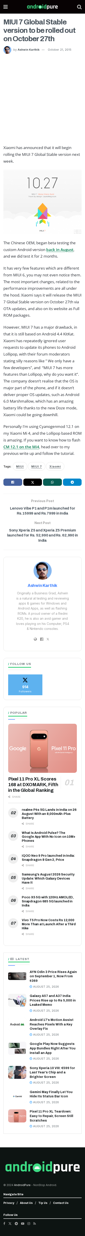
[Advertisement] (42, 98)
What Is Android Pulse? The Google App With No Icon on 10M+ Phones (48, 837)
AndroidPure (22, 1185)
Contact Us (60, 1203)
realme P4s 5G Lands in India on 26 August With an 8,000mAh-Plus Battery (49, 814)
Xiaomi (55, 466)
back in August (59, 249)
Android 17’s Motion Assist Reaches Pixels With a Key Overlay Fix (51, 1024)
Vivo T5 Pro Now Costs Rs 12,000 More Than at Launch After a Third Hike (49, 924)
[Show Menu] (5, 7)
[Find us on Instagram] (28, 1223)
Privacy (8, 1203)
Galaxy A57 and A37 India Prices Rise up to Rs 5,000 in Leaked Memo (53, 1000)
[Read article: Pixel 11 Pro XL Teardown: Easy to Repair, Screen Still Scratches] (17, 1115)
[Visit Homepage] (42, 6)
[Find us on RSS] (34, 1223)
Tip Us (42, 1203)
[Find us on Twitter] (10, 1223)
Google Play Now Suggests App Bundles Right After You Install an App (52, 1048)
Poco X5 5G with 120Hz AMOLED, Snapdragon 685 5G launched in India (48, 901)
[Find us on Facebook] (4, 1223)
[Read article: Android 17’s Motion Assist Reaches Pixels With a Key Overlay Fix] (17, 1024)
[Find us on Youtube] (22, 1223)
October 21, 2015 (59, 49)
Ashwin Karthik (28, 49)
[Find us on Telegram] (16, 1223)
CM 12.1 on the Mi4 (21, 446)
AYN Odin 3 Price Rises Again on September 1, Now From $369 (53, 976)
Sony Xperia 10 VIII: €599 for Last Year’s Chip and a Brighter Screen (52, 1072)
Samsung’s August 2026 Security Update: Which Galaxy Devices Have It (48, 878)
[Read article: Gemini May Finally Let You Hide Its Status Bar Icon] (17, 1096)
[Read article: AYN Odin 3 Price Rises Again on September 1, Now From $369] (17, 976)
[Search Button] (79, 7)
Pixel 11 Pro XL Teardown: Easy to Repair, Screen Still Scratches (51, 1116)
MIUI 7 (36, 466)
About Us (26, 1203)
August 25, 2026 (45, 986)
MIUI (20, 466)
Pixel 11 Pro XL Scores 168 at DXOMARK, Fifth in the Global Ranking (33, 784)
